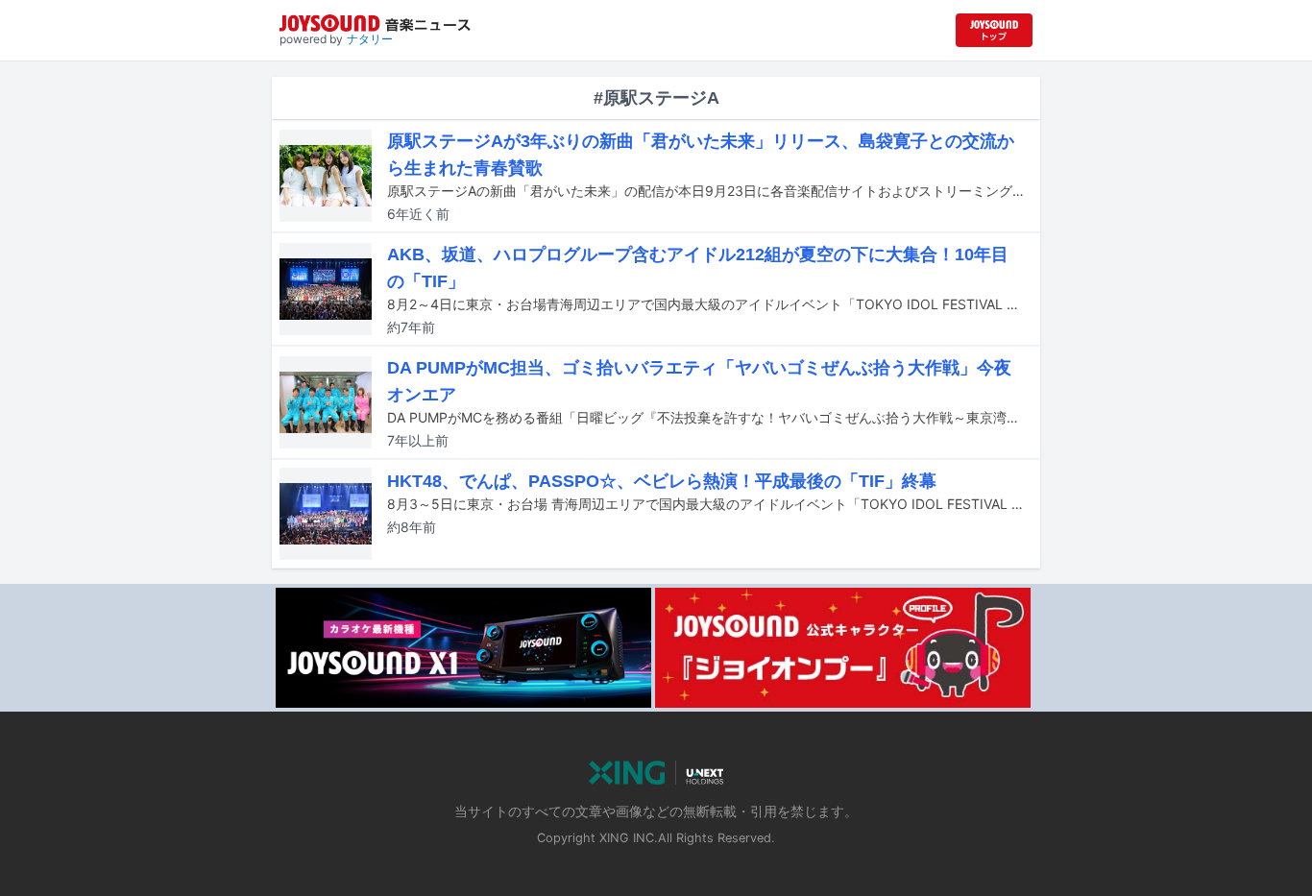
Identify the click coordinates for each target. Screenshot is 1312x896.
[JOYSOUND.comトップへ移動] (994, 30)
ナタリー (370, 39)
